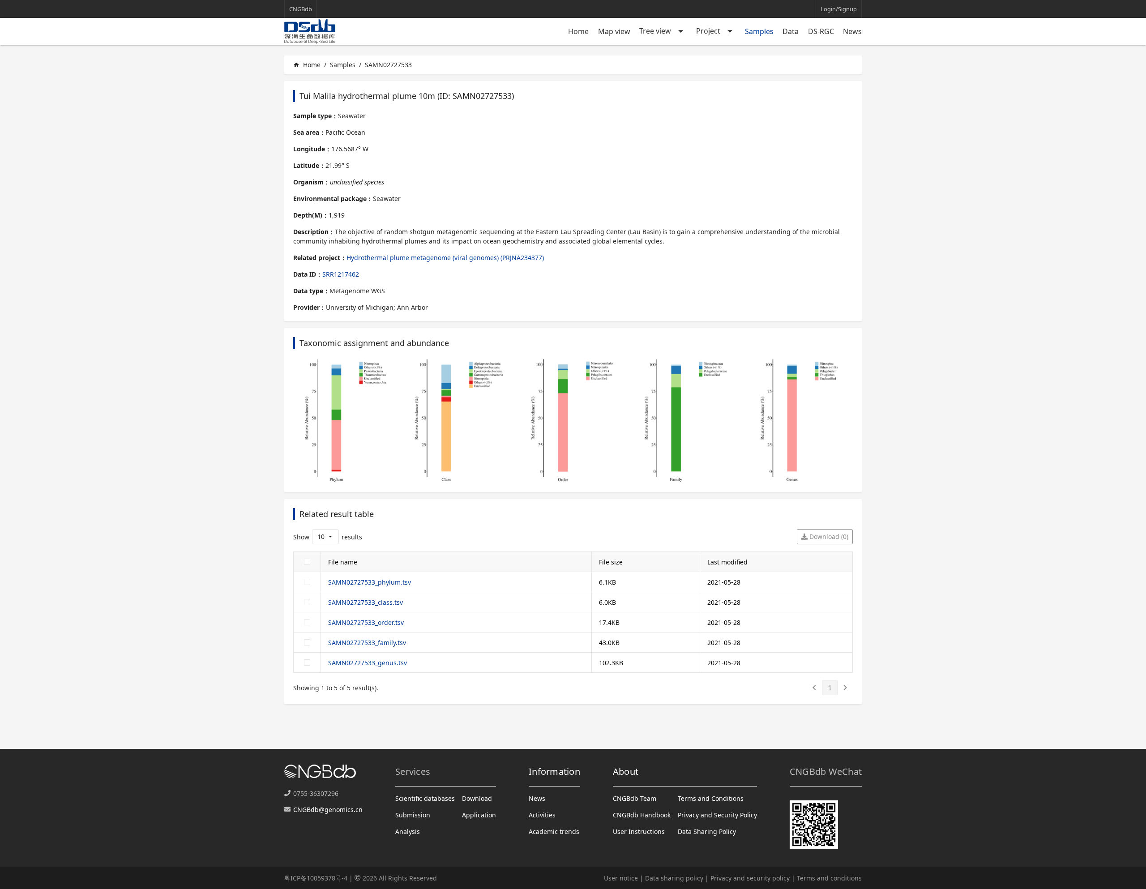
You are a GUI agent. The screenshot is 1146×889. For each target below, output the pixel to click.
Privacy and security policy (750, 878)
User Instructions (639, 831)
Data (791, 31)
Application (479, 815)
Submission (412, 815)
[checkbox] (307, 562)
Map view (614, 31)
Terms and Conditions (711, 798)
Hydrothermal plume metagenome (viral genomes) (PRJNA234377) (445, 257)
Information (554, 771)
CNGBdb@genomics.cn (328, 809)
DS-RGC (821, 31)
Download (477, 798)
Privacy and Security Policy (717, 815)
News (852, 31)
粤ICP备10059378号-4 (315, 878)
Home (578, 31)
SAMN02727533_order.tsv (366, 622)
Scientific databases (425, 798)
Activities (542, 815)
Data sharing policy (674, 878)
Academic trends (554, 831)
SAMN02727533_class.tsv (365, 602)
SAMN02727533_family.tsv (367, 642)
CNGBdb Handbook (642, 815)
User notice (621, 878)
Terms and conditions (829, 878)
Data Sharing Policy (707, 831)
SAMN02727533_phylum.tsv (369, 582)
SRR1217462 (340, 274)
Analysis (407, 831)
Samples (759, 31)
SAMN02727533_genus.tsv (367, 662)
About (625, 771)
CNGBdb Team (634, 798)
